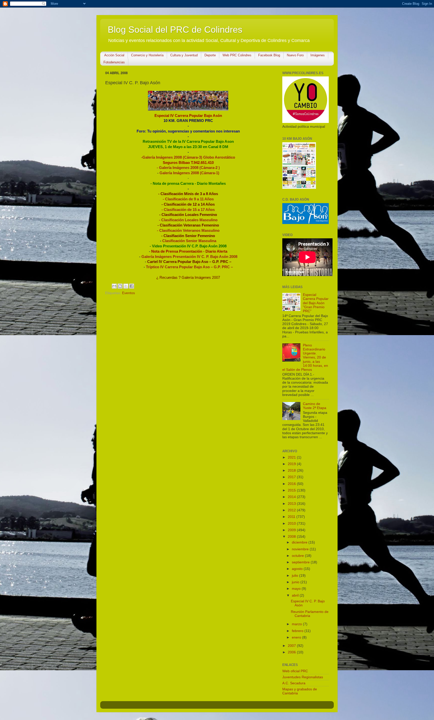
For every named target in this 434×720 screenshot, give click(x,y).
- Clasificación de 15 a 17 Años (188, 210)
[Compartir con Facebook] (131, 286)
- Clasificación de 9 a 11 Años (188, 199)
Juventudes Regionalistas (302, 677)
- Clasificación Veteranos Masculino (188, 231)
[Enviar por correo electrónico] (114, 286)
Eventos (128, 293)
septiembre (301, 562)
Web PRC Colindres (237, 55)
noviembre (301, 549)
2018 (292, 470)
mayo (297, 589)
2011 (292, 517)
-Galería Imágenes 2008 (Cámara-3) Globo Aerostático (188, 157)
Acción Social (114, 55)
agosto (298, 569)
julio (295, 575)
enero (297, 637)
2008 (292, 536)
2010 (292, 523)
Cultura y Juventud (184, 55)
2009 (292, 530)
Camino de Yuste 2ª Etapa (314, 406)
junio (296, 582)
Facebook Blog (269, 55)
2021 (292, 457)
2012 (292, 510)
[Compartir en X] (125, 286)
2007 (292, 646)
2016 (292, 484)
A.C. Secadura (293, 683)
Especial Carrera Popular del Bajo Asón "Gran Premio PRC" (316, 303)
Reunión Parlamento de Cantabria (310, 614)
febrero (298, 631)
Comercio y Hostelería (147, 55)
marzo (297, 624)
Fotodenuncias (114, 62)
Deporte (210, 55)
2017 (292, 477)
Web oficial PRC (295, 671)
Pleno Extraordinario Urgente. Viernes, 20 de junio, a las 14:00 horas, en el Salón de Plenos (305, 357)
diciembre (300, 542)
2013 (292, 504)
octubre (298, 556)
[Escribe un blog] (120, 286)
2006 (292, 652)
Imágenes (317, 55)
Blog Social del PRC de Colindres (175, 29)
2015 (292, 490)
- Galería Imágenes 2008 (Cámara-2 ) (188, 168)
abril (296, 595)
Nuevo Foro (295, 55)
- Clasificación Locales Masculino (188, 220)
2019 (292, 464)
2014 (292, 497)
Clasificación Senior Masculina (189, 241)
